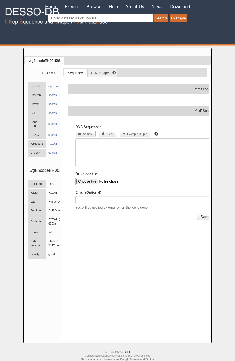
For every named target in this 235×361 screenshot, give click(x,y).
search (52, 95)
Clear (109, 134)
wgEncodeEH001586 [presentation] (45, 61)
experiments (56, 86)
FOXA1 (52, 143)
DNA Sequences (88, 127)
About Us (134, 6)
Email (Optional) (88, 192)
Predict (72, 6)
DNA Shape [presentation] (100, 73)
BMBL (127, 352)
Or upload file (86, 174)
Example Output (136, 134)
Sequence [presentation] (75, 73)
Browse (93, 6)
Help (113, 6)
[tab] (44, 61)
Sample (87, 134)
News (157, 6)
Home (51, 6)
